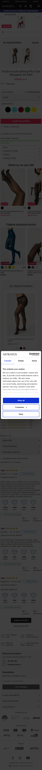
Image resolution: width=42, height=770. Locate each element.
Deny (21, 414)
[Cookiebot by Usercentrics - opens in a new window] (29, 354)
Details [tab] (21, 361)
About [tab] (34, 361)
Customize (19, 407)
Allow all (21, 400)
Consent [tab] (7, 361)
